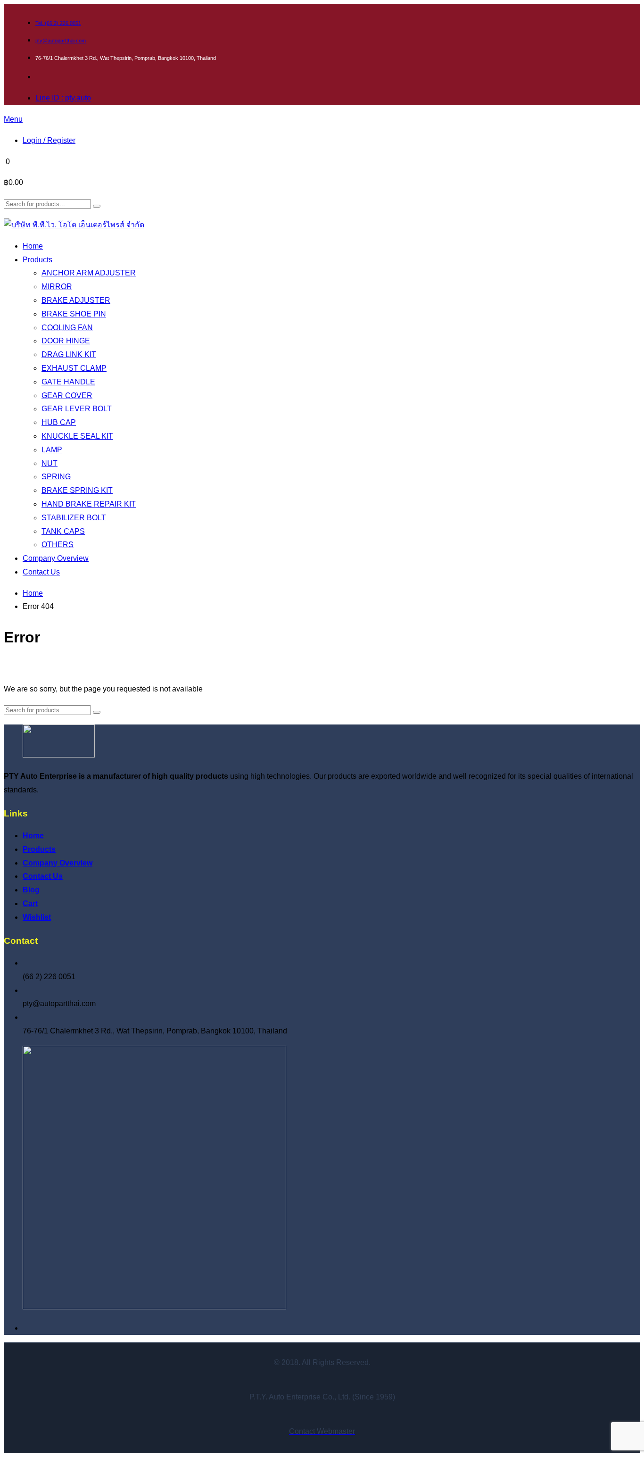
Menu (13, 119)
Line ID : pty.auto (63, 98)
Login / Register (49, 140)
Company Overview (57, 863)
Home (33, 593)
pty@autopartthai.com (60, 40)
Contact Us (43, 876)
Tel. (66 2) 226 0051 (58, 23)
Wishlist (37, 917)
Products (39, 849)
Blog (31, 890)
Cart (30, 903)
